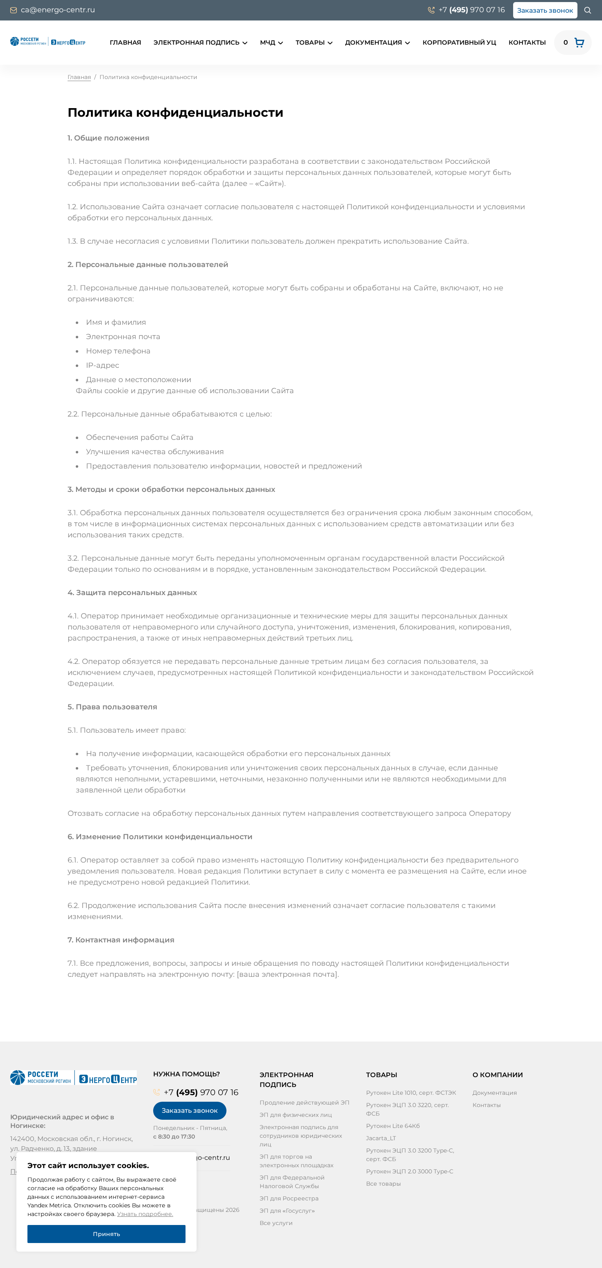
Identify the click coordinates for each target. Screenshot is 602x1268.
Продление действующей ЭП (305, 1102)
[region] (106, 1202)
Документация (373, 42)
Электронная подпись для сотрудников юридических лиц (301, 1135)
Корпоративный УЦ (459, 42)
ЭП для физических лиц (296, 1115)
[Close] (185, 1163)
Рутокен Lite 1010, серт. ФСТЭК (411, 1092)
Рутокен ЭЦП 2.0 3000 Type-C (409, 1171)
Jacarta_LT (381, 1138)
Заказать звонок (545, 10)
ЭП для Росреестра (289, 1198)
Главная (125, 42)
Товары (310, 42)
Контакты (527, 42)
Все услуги (276, 1223)
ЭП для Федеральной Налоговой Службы (292, 1182)
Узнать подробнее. (145, 1214)
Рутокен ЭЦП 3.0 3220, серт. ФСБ (407, 1109)
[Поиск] (588, 10)
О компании (498, 1075)
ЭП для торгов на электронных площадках (296, 1161)
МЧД (267, 42)
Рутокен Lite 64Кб (393, 1126)
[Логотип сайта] (47, 41)
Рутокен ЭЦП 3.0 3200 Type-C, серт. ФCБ (410, 1155)
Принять (106, 1234)
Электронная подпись (197, 42)
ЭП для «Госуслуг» (287, 1210)
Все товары (383, 1183)
